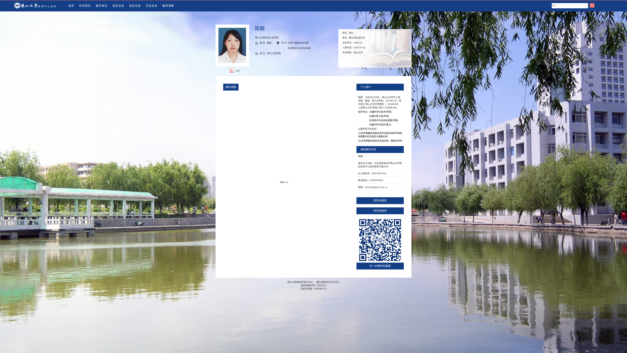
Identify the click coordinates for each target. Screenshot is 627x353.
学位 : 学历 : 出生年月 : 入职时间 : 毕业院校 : (354, 43)
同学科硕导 (380, 210)
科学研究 (85, 5)
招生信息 (135, 5)
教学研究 (102, 5)
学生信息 (152, 5)
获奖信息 (118, 5)
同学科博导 (380, 200)
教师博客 (168, 5)
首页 (71, 5)
